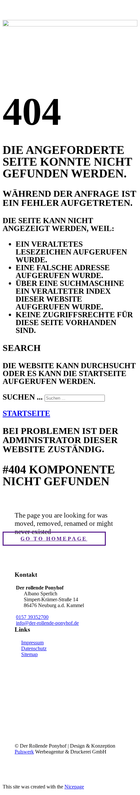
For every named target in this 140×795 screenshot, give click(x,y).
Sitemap (29, 654)
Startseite (26, 413)
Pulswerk (24, 751)
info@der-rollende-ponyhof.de (47, 623)
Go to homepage (54, 538)
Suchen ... (23, 397)
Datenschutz (34, 648)
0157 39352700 (32, 617)
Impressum (32, 642)
